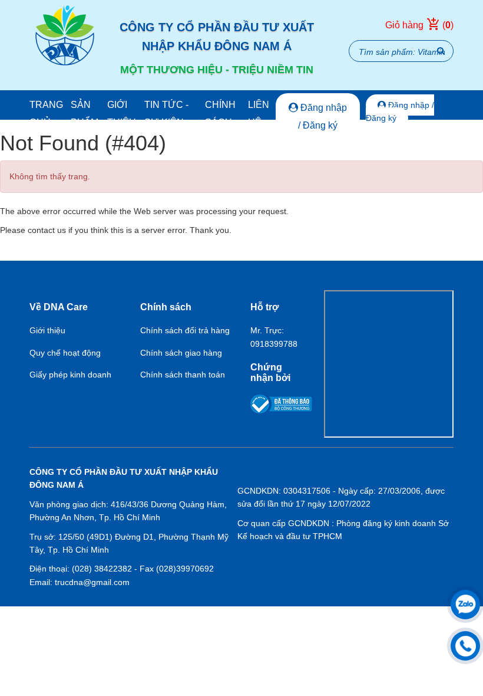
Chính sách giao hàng (181, 352)
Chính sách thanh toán (182, 374)
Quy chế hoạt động (65, 352)
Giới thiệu (121, 113)
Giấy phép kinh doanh (70, 374)
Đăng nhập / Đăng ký (322, 116)
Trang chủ (46, 113)
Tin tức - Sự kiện (166, 113)
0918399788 (273, 344)
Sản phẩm (84, 113)
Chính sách (220, 113)
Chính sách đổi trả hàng (185, 330)
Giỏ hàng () (419, 25)
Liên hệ (258, 113)
